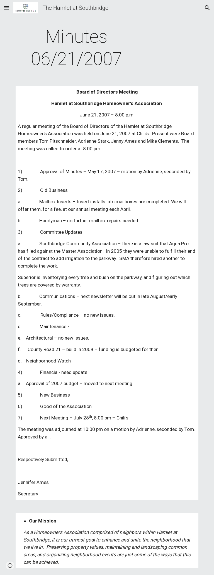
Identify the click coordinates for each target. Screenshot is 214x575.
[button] (6, 7)
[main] (76, 48)
